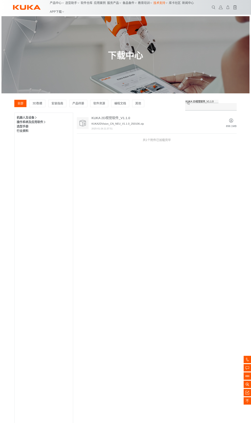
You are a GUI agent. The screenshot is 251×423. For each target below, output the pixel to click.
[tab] (44, 117)
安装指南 (57, 103)
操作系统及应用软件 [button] (30, 122)
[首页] (27, 7)
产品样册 (78, 103)
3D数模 (37, 103)
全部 (20, 103)
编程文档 (120, 103)
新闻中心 (188, 2)
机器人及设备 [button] (25, 117)
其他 (138, 103)
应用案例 (100, 2)
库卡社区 (175, 2)
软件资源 (99, 103)
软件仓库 (86, 2)
